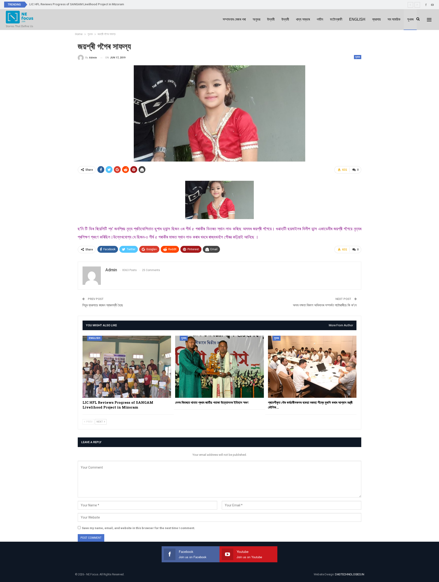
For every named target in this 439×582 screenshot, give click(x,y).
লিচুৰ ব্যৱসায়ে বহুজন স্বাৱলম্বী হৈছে (102, 305)
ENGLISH (357, 19)
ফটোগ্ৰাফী (336, 19)
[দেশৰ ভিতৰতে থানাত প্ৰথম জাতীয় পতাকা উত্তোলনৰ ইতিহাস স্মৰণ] (219, 367)
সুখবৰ (410, 19)
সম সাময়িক (394, 19)
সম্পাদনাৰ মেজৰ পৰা (234, 19)
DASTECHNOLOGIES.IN (349, 574)
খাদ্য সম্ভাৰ (303, 19)
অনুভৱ (256, 19)
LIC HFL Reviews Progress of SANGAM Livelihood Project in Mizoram (76, 4)
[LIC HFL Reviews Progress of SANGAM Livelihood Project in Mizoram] (127, 367)
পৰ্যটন (320, 19)
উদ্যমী (271, 19)
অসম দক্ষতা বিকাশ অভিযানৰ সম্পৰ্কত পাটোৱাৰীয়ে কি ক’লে (325, 305)
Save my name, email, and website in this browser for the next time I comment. (138, 528)
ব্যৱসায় (376, 19)
